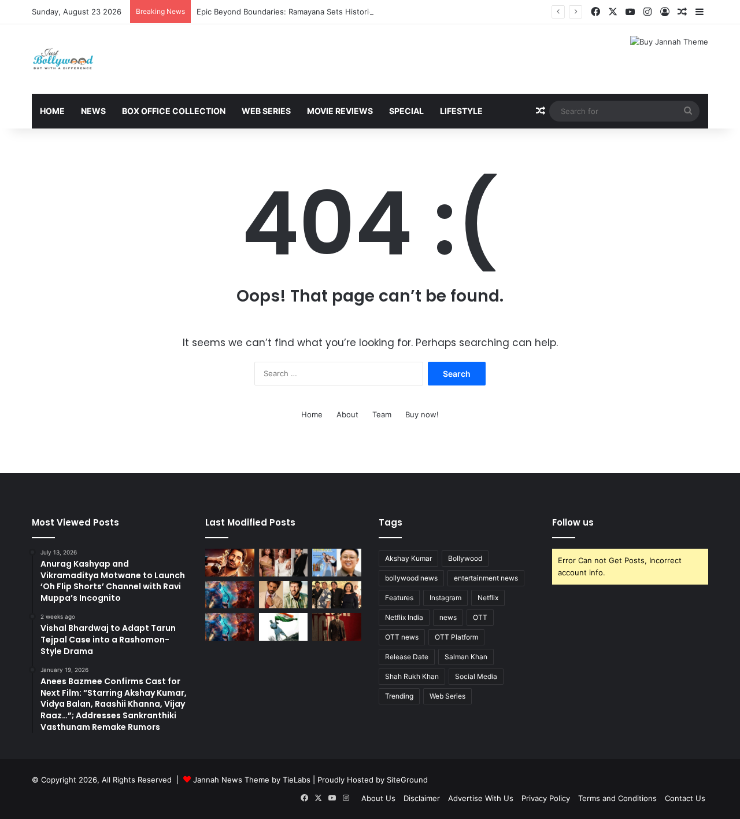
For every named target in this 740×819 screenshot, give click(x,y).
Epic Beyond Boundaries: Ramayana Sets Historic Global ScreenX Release (329, 11)
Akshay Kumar (408, 558)
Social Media (476, 676)
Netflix (488, 597)
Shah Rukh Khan (412, 676)
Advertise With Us (480, 798)
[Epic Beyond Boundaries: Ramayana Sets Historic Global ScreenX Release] (229, 595)
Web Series (266, 111)
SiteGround (407, 779)
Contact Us (685, 798)
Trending (399, 696)
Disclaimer (422, 798)
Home (52, 111)
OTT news (402, 637)
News (93, 111)
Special (406, 111)
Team (381, 414)
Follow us (573, 522)
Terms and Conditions (617, 798)
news (448, 617)
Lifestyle (461, 111)
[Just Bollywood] (63, 59)
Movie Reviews (340, 111)
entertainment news (486, 578)
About (347, 414)
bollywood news (411, 578)
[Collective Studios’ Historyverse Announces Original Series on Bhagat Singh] (336, 627)
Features (399, 597)
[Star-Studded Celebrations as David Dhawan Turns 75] (336, 595)
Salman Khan (466, 656)
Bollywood (465, 558)
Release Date (406, 656)
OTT (480, 617)
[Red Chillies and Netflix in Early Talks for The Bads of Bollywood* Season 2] (229, 562)
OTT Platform (456, 637)
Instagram (445, 597)
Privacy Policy (545, 798)
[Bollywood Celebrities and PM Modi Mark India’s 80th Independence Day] (283, 627)
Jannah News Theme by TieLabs (251, 779)
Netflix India (404, 617)
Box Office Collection (173, 111)
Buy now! (422, 414)
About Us (378, 798)
